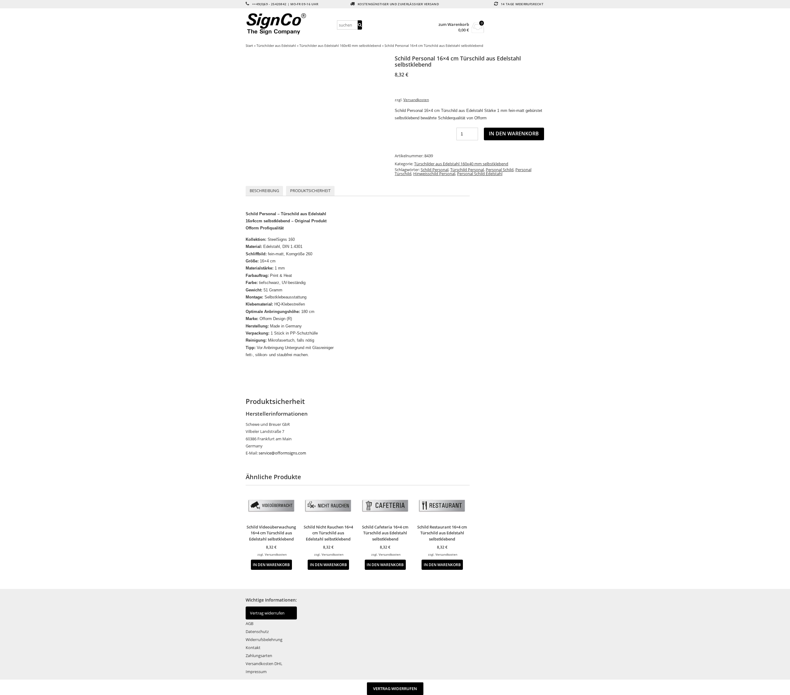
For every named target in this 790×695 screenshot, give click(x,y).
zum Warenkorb (454, 25)
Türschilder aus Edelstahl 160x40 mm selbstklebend (340, 45)
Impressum (256, 671)
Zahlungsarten (259, 655)
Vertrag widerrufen (267, 613)
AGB (249, 623)
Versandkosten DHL (264, 663)
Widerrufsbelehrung (264, 639)
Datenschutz (257, 631)
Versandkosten (416, 99)
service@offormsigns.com (282, 453)
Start (249, 45)
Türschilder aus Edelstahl (276, 45)
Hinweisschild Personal (434, 173)
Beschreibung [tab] (264, 190)
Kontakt (253, 647)
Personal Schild (500, 169)
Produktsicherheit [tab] (310, 190)
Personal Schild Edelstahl (479, 173)
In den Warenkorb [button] (271, 564)
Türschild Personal (467, 169)
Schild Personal (434, 169)
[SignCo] (290, 24)
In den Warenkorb (514, 133)
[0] (478, 31)
